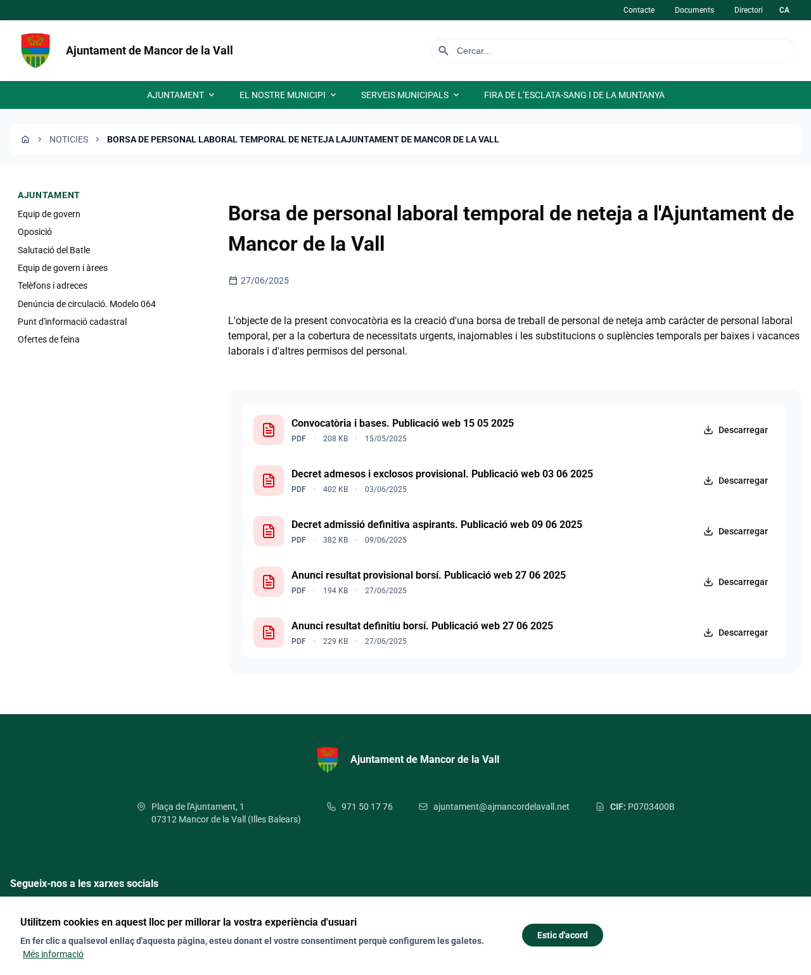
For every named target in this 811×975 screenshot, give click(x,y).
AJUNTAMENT (182, 95)
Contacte (639, 10)
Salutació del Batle (54, 250)
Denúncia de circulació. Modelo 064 (87, 304)
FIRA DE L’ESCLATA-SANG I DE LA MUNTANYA (574, 95)
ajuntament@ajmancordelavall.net (501, 807)
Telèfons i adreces (52, 286)
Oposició (35, 232)
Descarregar (743, 430)
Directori (748, 10)
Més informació (53, 954)
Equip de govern (49, 214)
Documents (694, 10)
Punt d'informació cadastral (72, 322)
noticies (68, 139)
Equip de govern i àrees (63, 268)
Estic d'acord (562, 935)
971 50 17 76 (367, 807)
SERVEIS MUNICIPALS (411, 95)
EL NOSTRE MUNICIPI (288, 95)
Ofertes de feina (49, 340)
